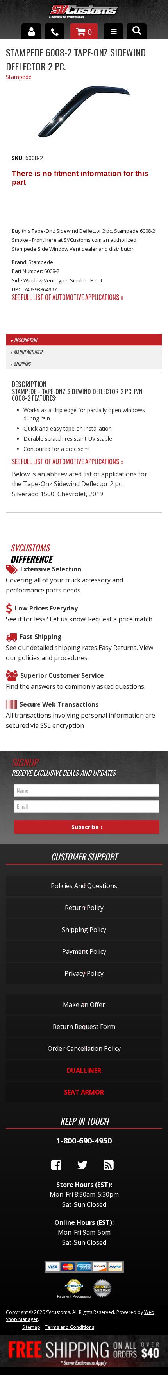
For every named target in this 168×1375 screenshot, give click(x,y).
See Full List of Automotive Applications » (68, 297)
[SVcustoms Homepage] (84, 15)
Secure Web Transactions (59, 704)
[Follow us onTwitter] (82, 1165)
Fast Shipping (41, 636)
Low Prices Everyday (46, 608)
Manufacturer (28, 351)
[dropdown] (113, 31)
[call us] (54, 31)
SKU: (18, 158)
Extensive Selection (50, 569)
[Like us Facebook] (56, 1165)
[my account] (31, 31)
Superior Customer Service (62, 675)
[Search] (137, 31)
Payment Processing (74, 1296)
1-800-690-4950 (84, 1140)
